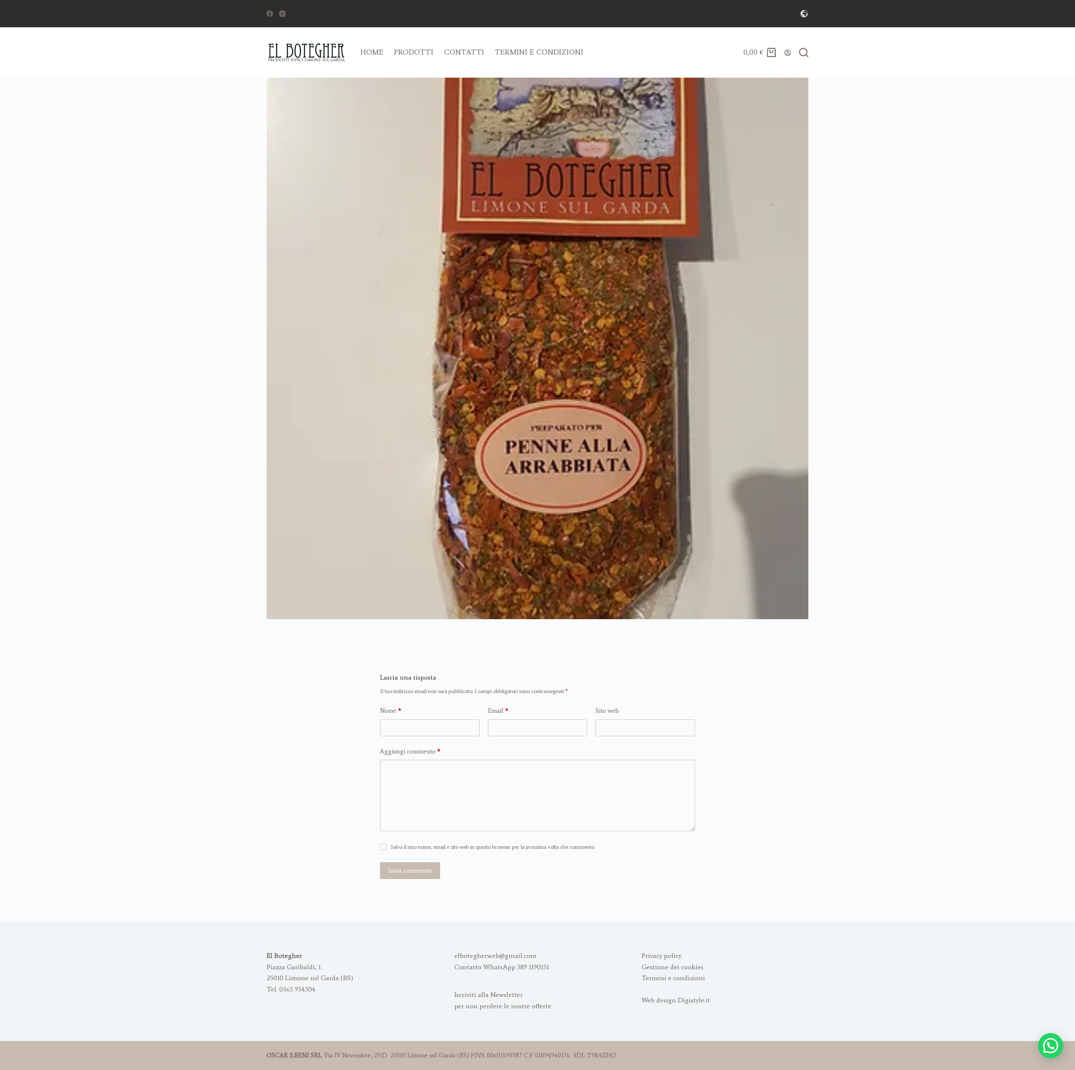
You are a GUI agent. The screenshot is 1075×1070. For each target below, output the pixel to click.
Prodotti (413, 52)
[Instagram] (282, 13)
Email (498, 710)
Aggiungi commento (410, 751)
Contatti (464, 52)
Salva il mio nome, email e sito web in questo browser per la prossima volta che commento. (493, 847)
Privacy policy (662, 956)
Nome (390, 710)
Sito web (607, 710)
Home (371, 52)
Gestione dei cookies (672, 967)
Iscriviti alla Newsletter (488, 995)
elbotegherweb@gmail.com (495, 956)
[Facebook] (270, 13)
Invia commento (410, 870)
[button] (1050, 1045)
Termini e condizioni (539, 52)
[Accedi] (787, 53)
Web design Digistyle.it (676, 1000)
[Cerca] (803, 52)
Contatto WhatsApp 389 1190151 (501, 967)
